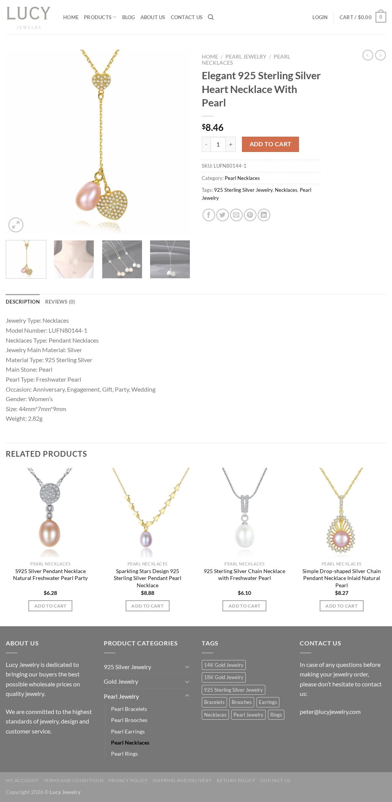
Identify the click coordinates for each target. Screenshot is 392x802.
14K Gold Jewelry (223, 665)
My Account (22, 780)
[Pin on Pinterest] (250, 215)
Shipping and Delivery (182, 780)
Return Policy (236, 780)
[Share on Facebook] (209, 215)
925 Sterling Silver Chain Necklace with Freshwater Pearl (244, 574)
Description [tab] (23, 302)
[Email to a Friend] (236, 215)
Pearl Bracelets (129, 709)
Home (70, 17)
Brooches (242, 702)
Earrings (268, 702)
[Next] (177, 142)
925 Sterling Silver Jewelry (243, 190)
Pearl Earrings (128, 731)
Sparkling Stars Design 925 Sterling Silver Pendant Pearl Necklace (147, 578)
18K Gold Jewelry (223, 677)
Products (97, 17)
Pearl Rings (124, 753)
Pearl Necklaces (242, 178)
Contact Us (187, 17)
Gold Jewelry (121, 681)
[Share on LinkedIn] (264, 215)
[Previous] (19, 142)
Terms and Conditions (74, 780)
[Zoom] (15, 224)
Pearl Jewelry (245, 57)
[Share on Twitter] (222, 215)
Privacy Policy (128, 780)
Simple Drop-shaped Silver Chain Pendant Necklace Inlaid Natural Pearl (341, 578)
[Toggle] (187, 666)
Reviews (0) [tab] (60, 302)
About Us (152, 17)
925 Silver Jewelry (127, 666)
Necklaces (286, 190)
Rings (276, 715)
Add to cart (271, 143)
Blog (128, 17)
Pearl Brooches (129, 720)
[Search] (211, 17)
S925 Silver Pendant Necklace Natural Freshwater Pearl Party (50, 574)
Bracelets (214, 702)
